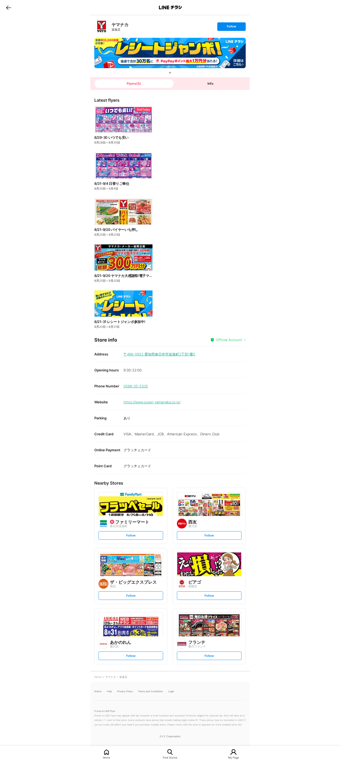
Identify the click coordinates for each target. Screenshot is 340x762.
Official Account (229, 340)
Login (171, 691)
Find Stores (170, 757)
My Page (233, 757)
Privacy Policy (125, 691)
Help (109, 691)
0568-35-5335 (136, 386)
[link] (101, 26)
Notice (97, 691)
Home (106, 757)
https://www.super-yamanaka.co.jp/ (152, 402)
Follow (231, 27)
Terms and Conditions (150, 691)
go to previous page (8, 7)
